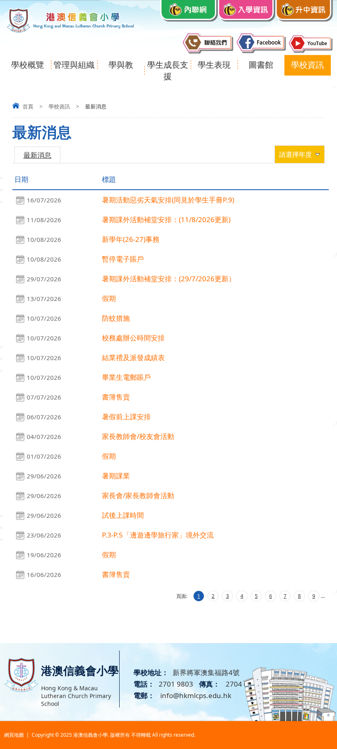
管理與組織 (74, 64)
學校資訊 (307, 64)
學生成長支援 (167, 70)
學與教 (120, 64)
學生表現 (214, 64)
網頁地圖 (14, 734)
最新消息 (37, 155)
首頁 (28, 106)
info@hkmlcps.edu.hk (195, 695)
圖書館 (261, 64)
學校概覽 (27, 64)
